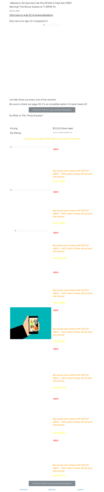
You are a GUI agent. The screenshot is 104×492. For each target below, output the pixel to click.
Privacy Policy (23, 489)
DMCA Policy (52, 489)
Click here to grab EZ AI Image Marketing (31, 15)
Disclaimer (80, 489)
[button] (52, 110)
